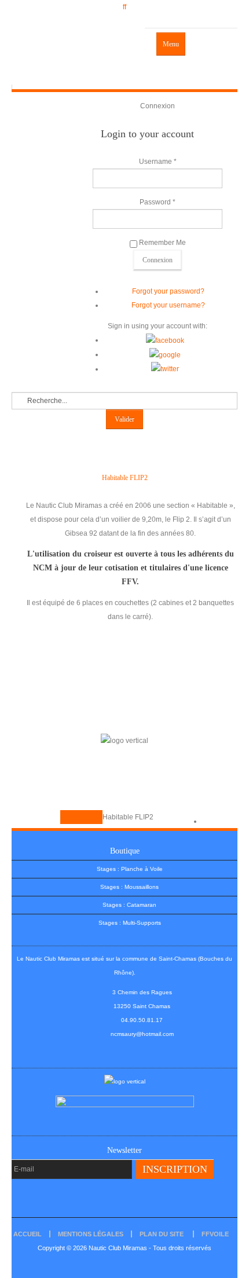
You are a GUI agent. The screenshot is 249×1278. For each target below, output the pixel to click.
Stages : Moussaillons (129, 887)
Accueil (27, 1234)
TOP (208, 821)
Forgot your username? (168, 305)
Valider (124, 419)
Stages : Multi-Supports (129, 923)
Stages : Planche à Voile (130, 869)
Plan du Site (162, 1234)
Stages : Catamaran (129, 905)
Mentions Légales (90, 1234)
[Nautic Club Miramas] (78, 56)
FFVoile (215, 1234)
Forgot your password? (168, 291)
